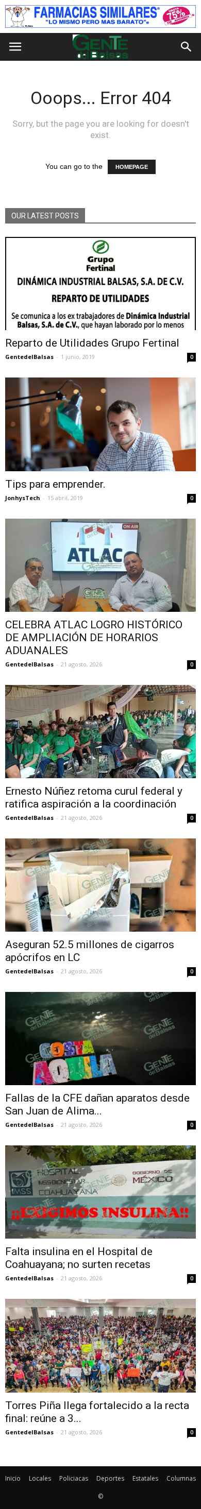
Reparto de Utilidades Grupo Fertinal (92, 343)
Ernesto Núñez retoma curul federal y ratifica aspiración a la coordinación (93, 797)
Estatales (145, 1478)
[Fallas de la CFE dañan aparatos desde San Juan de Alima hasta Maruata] (100, 1038)
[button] (186, 47)
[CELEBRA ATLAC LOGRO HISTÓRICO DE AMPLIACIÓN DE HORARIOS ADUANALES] (100, 565)
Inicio (13, 1478)
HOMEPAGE (131, 167)
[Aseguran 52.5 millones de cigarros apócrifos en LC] (100, 885)
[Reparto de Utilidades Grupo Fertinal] (100, 283)
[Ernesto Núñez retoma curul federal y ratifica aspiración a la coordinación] (100, 731)
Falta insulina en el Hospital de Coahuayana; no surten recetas (79, 1258)
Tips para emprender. (55, 484)
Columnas (181, 1478)
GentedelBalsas (29, 357)
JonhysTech (22, 498)
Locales (40, 1478)
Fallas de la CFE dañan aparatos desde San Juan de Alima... (97, 1104)
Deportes (110, 1478)
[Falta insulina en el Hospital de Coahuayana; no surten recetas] (100, 1192)
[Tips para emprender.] (100, 424)
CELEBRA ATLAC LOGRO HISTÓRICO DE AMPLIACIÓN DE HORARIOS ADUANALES (93, 638)
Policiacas (73, 1478)
